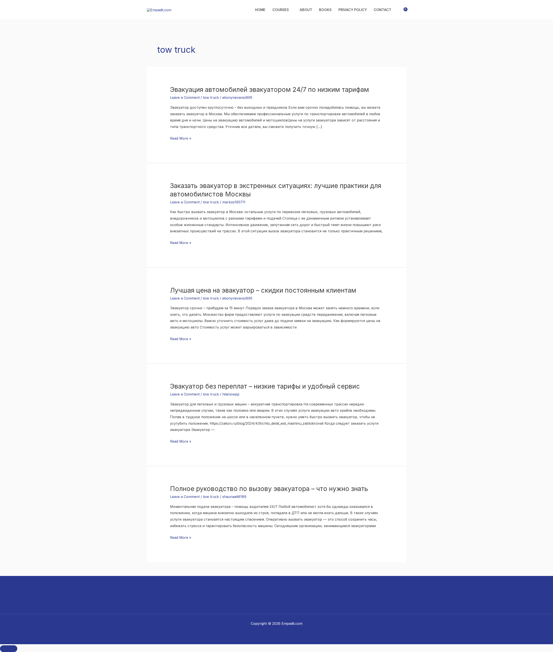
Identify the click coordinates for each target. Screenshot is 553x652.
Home (260, 10)
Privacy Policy (352, 10)
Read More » (180, 137)
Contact (382, 10)
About (306, 10)
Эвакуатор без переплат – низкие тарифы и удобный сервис (265, 386)
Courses (280, 10)
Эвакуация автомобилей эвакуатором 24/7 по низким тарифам (269, 89)
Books (325, 10)
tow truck (211, 97)
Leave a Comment (185, 97)
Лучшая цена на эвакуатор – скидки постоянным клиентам (263, 290)
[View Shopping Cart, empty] (402, 9)
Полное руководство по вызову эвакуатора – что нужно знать (269, 489)
